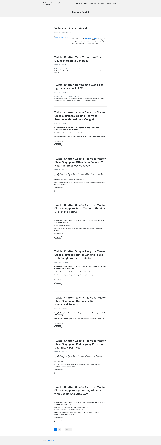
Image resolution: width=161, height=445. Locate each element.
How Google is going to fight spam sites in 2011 (66, 96)
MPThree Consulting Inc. (52, 3)
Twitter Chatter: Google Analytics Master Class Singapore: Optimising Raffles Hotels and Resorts (80, 301)
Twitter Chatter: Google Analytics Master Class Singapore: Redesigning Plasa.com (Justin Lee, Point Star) (80, 344)
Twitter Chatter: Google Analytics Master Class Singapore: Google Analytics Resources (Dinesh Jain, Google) (80, 116)
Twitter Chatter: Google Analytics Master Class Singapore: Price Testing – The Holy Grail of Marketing (80, 208)
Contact (115, 3)
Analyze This (79, 3)
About (85, 3)
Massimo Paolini (58, 32)
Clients (108, 3)
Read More (58, 145)
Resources (100, 3)
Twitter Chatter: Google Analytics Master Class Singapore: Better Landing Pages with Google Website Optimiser (80, 255)
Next (70, 429)
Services (92, 3)
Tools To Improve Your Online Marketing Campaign (67, 69)
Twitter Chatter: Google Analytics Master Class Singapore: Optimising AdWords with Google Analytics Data (80, 390)
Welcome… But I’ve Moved (70, 28)
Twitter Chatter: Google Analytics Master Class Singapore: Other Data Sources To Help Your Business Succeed (80, 162)
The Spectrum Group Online (91, 38)
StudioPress (51, 440)
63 (67, 429)
